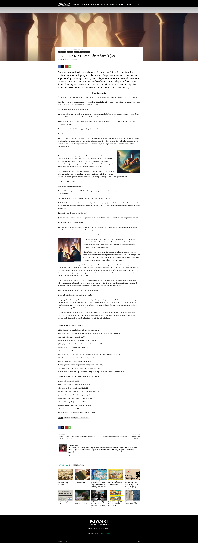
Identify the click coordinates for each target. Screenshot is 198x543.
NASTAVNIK (104, 4)
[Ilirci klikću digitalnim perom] (65, 495)
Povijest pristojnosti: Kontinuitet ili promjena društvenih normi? (115, 482)
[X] (62, 66)
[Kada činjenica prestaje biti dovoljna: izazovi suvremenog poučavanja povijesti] (99, 495)
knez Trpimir (74, 418)
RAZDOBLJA (94, 4)
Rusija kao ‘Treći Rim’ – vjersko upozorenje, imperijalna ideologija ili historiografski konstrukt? (77, 437)
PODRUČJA (85, 4)
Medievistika (65, 49)
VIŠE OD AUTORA (78, 465)
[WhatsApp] (69, 66)
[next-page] (61, 510)
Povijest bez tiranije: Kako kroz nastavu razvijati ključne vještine (115, 503)
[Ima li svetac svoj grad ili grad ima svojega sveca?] (132, 495)
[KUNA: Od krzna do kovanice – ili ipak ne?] (82, 495)
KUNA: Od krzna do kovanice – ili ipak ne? (81, 502)
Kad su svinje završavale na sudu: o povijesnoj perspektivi (65, 482)
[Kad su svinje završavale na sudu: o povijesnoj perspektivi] (65, 474)
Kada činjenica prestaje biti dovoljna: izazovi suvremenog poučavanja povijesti (99, 504)
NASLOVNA (76, 4)
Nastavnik (77, 52)
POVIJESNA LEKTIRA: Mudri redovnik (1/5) (109, 87)
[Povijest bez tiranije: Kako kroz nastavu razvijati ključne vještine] (115, 495)
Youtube (136, 1)
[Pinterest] (66, 66)
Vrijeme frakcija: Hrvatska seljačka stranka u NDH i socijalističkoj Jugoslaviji (121, 437)
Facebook (131, 1)
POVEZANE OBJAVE (64, 465)
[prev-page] (59, 510)
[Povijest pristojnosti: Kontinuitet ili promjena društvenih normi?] (115, 474)
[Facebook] (59, 66)
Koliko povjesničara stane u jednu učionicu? (82, 482)
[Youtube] (69, 455)
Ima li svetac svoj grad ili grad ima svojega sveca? (132, 502)
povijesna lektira (84, 418)
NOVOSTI (122, 4)
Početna (59, 49)
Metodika (70, 52)
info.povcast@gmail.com (103, 533)
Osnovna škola (85, 52)
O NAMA (129, 4)
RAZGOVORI (113, 4)
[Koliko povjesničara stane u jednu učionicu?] (82, 474)
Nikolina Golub (65, 59)
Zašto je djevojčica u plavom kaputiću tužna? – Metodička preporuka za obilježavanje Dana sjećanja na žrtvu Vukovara (98, 484)
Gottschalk (67, 418)
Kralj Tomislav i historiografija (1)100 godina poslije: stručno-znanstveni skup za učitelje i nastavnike (131, 484)
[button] (138, 4)
